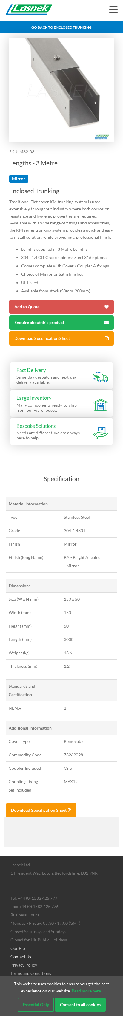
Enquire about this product (39, 322)
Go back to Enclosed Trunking (61, 27)
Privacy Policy (23, 964)
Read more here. (87, 990)
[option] (61, 90)
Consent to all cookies (80, 1004)
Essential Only (36, 1004)
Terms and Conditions (30, 973)
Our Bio (17, 948)
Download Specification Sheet (42, 338)
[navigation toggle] (113, 9)
